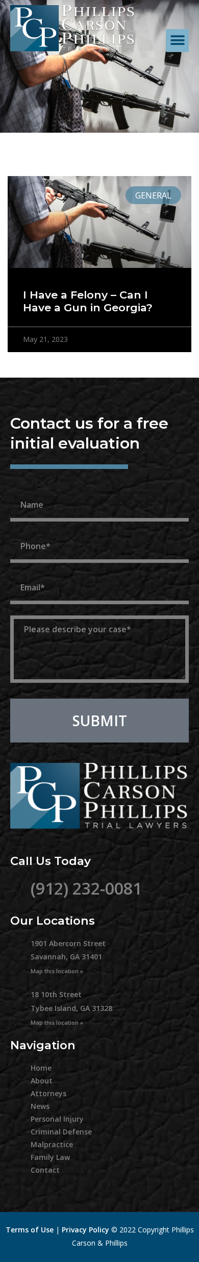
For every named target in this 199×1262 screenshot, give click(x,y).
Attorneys (48, 1093)
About (42, 1080)
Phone (27, 527)
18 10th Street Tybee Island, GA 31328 (71, 1007)
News (40, 1106)
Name (25, 485)
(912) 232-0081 (86, 888)
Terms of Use (30, 1229)
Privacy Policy (85, 1229)
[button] (177, 40)
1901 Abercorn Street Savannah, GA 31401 (68, 956)
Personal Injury (57, 1119)
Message (33, 609)
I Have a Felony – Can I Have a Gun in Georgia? (88, 301)
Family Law (50, 1157)
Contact (45, 1170)
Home (41, 1068)
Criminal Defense (61, 1131)
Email (24, 568)
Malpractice (52, 1144)
